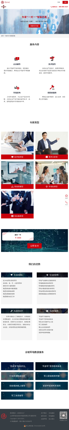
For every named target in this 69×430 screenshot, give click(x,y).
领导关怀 (44, 416)
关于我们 (44, 413)
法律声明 (44, 419)
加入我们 (51, 419)
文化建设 (51, 413)
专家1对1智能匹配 (10, 36)
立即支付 (34, 246)
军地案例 (51, 416)
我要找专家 (34, 26)
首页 (2, 36)
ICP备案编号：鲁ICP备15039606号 (21, 421)
